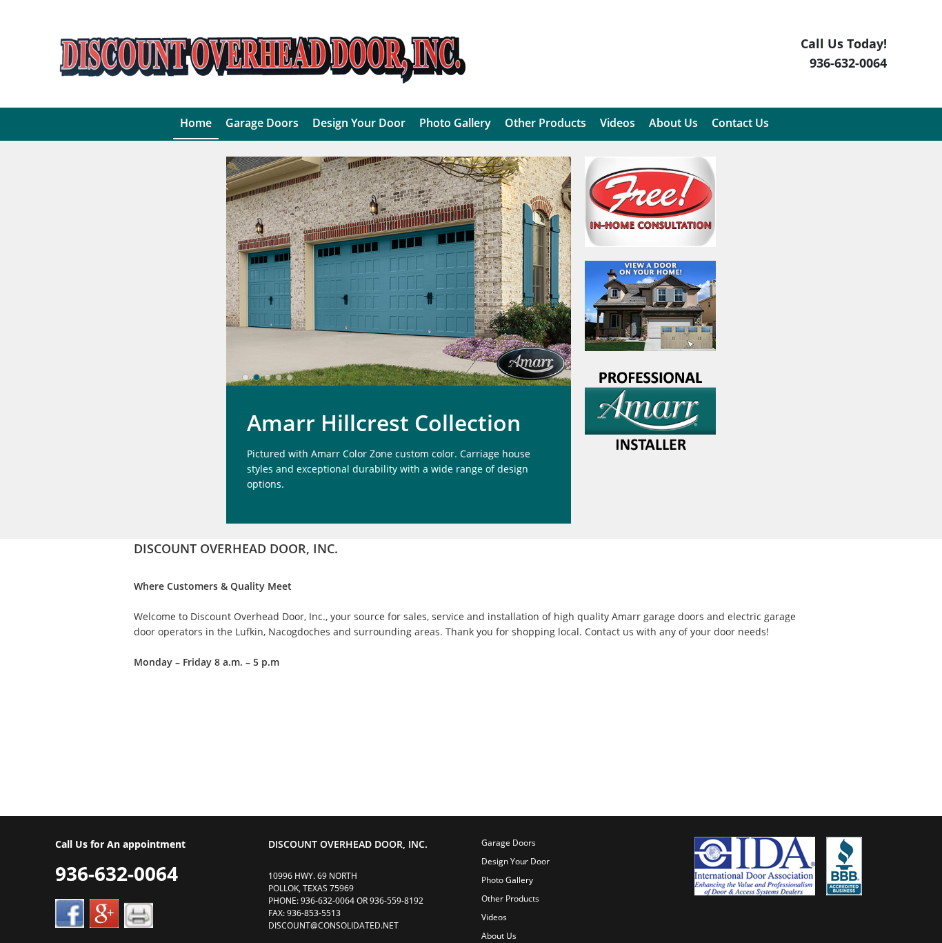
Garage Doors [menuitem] (262, 122)
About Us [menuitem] (673, 122)
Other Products (510, 898)
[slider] (267, 377)
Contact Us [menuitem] (740, 122)
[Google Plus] (104, 912)
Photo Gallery (507, 880)
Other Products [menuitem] (545, 122)
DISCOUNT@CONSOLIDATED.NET (333, 925)
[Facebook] (69, 912)
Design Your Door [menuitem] (358, 122)
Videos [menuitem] (617, 122)
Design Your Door (515, 861)
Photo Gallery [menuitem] (455, 122)
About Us (499, 936)
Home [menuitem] (196, 122)
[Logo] (262, 56)
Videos (494, 917)
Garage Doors (508, 842)
